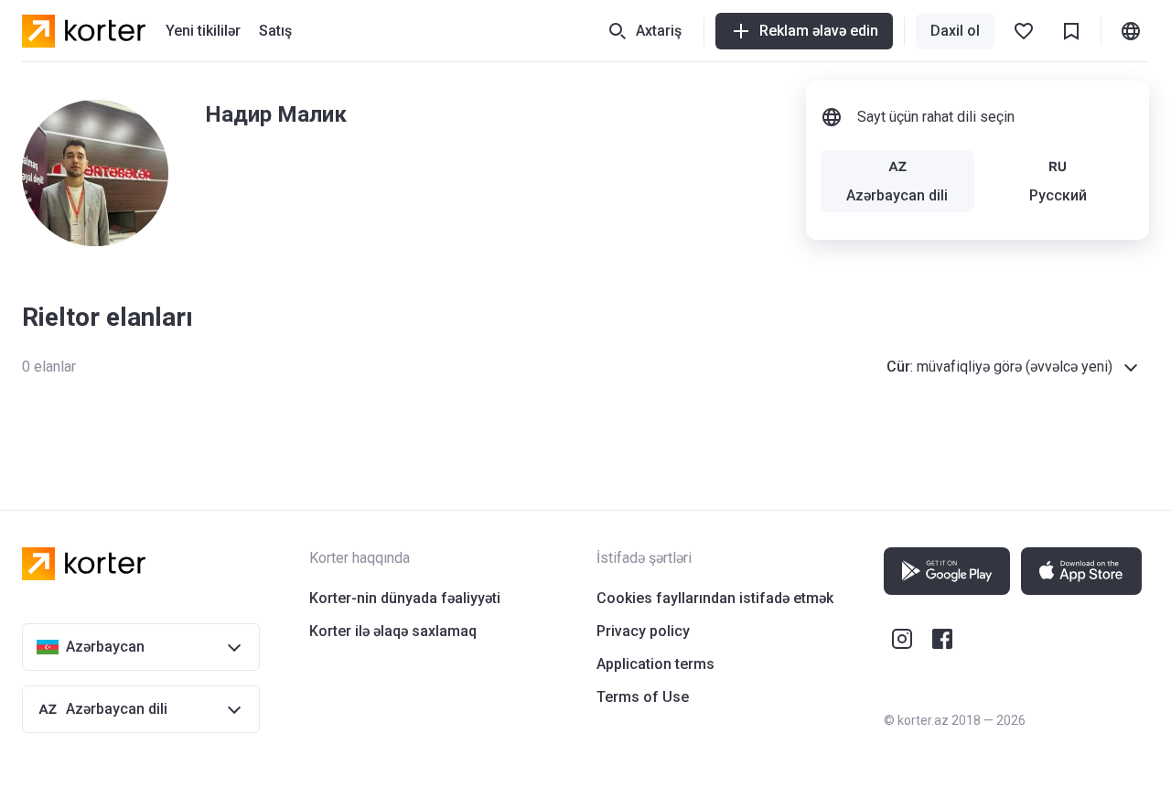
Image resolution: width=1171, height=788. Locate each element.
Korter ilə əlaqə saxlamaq (393, 631)
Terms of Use (642, 697)
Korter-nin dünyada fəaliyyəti (404, 598)
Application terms (655, 664)
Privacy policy (643, 631)
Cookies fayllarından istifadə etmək (714, 598)
